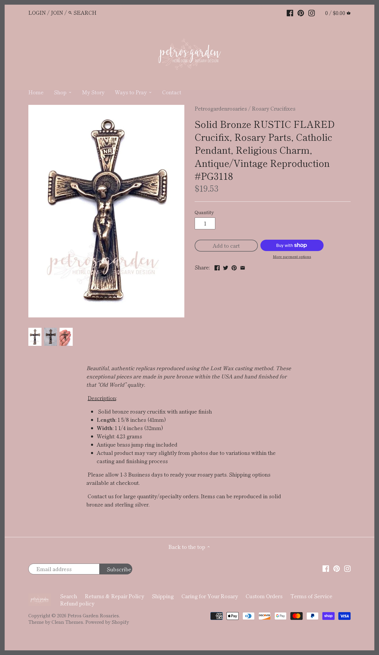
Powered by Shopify (107, 621)
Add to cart (226, 245)
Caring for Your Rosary (210, 596)
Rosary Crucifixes (273, 108)
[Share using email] (242, 266)
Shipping (163, 596)
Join (57, 12)
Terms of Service (311, 596)
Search (68, 596)
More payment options (292, 257)
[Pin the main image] (234, 266)
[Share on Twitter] (225, 266)
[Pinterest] (301, 12)
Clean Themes (67, 621)
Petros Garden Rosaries (93, 615)
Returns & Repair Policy (114, 596)
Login (37, 12)
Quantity (204, 212)
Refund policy (77, 603)
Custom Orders (264, 596)
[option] (35, 337)
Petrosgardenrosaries (221, 108)
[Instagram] (311, 12)
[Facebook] (290, 12)
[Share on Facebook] (217, 266)
